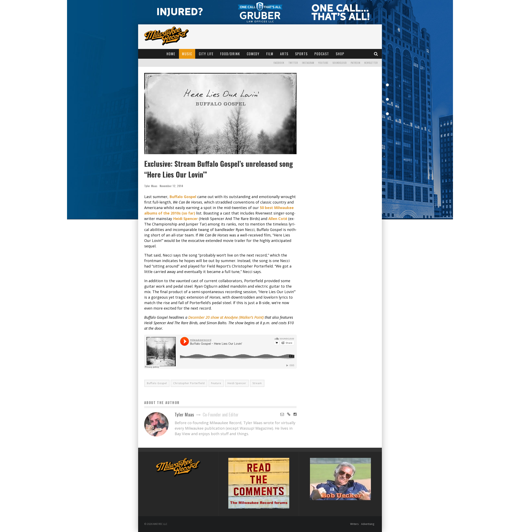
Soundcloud (340, 62)
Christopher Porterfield (189, 383)
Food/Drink (230, 53)
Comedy (253, 53)
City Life (206, 53)
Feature (216, 383)
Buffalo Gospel (157, 383)
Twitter (293, 62)
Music (187, 53)
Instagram (308, 62)
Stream (257, 383)
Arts (284, 53)
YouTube (323, 62)
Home (171, 53)
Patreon (355, 62)
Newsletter (371, 62)
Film (269, 53)
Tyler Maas (150, 186)
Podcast (321, 53)
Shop (340, 53)
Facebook (279, 62)
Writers (354, 524)
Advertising (367, 524)
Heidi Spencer (237, 383)
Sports (301, 53)
